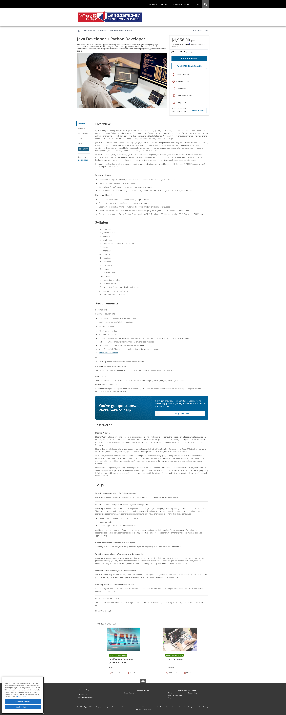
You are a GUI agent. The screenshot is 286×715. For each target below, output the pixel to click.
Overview (81, 124)
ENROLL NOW (189, 58)
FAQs (80, 143)
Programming (102, 30)
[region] (23, 695)
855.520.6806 (83, 160)
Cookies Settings (22, 707)
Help (169, 698)
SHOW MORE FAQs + (103, 611)
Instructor (82, 138)
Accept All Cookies (23, 701)
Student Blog (192, 693)
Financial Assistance (175, 695)
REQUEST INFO (198, 110)
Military (170, 693)
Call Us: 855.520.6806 (198, 30)
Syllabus (81, 129)
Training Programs (89, 30)
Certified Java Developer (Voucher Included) (121, 661)
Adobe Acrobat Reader (108, 353)
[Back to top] (143, 690)
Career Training (129, 693)
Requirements (83, 133)
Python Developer (174, 659)
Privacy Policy (146, 709)
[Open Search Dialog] (205, 4)
